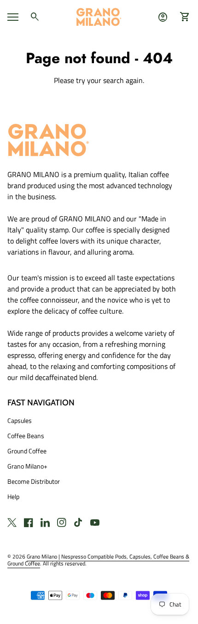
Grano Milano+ (27, 466)
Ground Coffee (27, 451)
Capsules (19, 420)
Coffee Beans (25, 435)
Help (13, 496)
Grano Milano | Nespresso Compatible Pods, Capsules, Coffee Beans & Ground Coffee (98, 560)
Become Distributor (33, 481)
